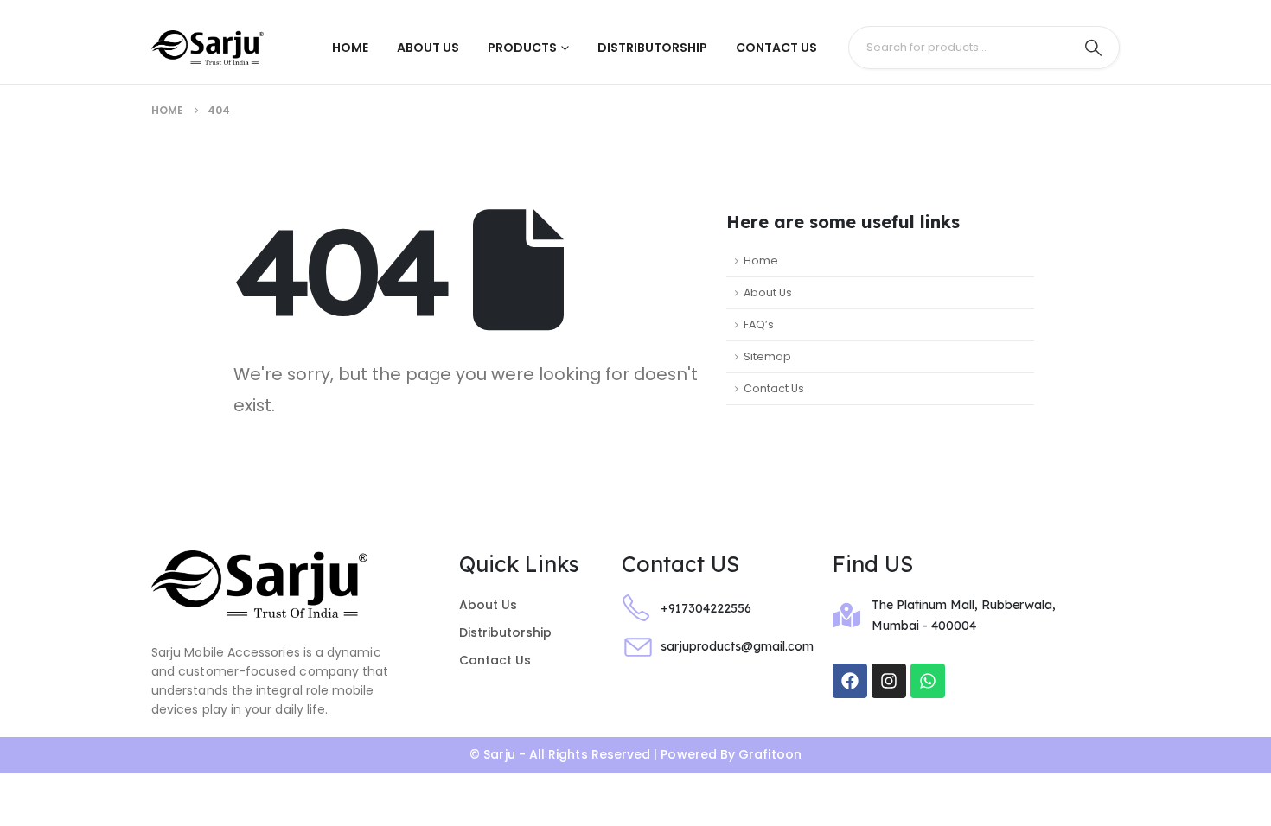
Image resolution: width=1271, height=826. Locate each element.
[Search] (1093, 47)
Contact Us (776, 47)
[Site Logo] (207, 48)
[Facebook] (850, 681)
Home (350, 47)
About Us (428, 47)
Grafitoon (770, 754)
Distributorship (652, 47)
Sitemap (767, 356)
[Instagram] (889, 681)
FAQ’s (759, 324)
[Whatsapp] (927, 681)
